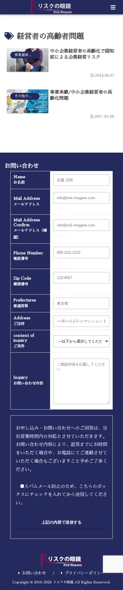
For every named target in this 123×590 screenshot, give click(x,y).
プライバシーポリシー (85, 573)
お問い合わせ (34, 573)
